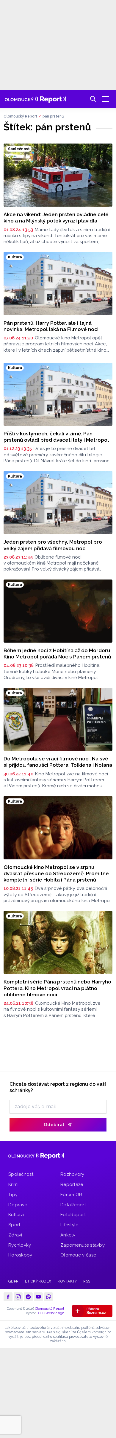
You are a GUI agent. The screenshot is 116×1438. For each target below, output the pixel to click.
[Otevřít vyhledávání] (93, 99)
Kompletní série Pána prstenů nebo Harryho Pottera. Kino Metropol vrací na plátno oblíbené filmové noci (57, 988)
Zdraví (15, 1235)
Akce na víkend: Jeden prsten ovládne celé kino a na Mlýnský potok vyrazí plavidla (56, 217)
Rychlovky (19, 1245)
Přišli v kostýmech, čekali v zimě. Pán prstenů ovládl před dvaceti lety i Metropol (56, 437)
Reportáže (71, 1184)
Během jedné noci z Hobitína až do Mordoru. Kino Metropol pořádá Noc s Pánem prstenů (58, 653)
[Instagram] (18, 1296)
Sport (14, 1224)
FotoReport (73, 1214)
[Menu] (105, 99)
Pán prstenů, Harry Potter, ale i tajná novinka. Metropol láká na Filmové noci (51, 326)
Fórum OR (71, 1194)
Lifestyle (69, 1224)
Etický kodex (38, 1281)
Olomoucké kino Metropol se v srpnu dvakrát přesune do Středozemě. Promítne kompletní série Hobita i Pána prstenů (56, 873)
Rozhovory (72, 1174)
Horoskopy (20, 1255)
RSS (86, 1281)
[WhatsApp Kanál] (48, 1296)
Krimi (13, 1184)
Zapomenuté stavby (82, 1245)
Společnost (20, 1174)
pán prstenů (53, 116)
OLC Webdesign (51, 1313)
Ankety (68, 1235)
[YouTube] (38, 1296)
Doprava (17, 1204)
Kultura (16, 1214)
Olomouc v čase (78, 1255)
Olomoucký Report (20, 116)
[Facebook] (8, 1296)
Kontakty (67, 1281)
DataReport (73, 1204)
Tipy (13, 1194)
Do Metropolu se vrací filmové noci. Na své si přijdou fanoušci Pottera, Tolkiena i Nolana (58, 762)
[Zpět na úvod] (35, 99)
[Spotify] (28, 1296)
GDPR (13, 1281)
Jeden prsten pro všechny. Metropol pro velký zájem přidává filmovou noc (53, 545)
